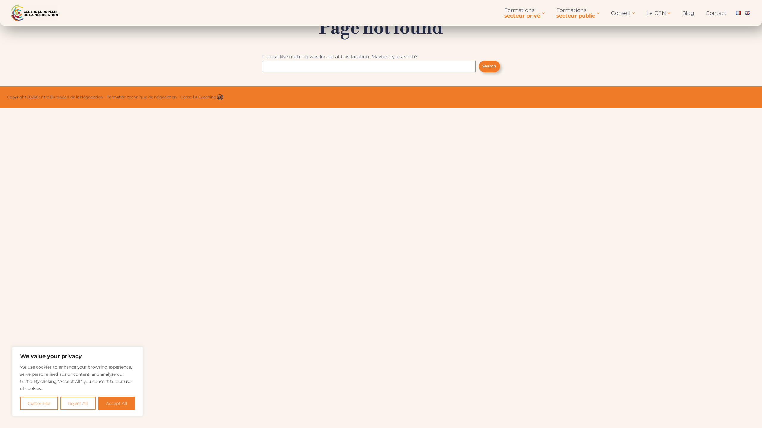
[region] (77, 381)
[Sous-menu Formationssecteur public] (598, 13)
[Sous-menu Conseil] (633, 13)
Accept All (116, 403)
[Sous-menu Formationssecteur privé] (543, 13)
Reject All (78, 403)
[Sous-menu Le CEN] (669, 13)
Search (489, 66)
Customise (39, 403)
